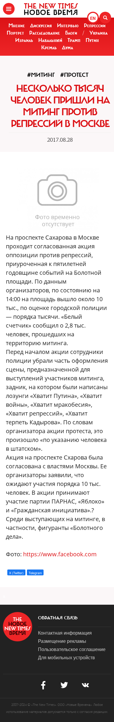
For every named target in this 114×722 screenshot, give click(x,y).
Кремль (49, 47)
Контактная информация (65, 632)
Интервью (68, 25)
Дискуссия (41, 25)
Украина (98, 33)
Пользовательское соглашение (72, 649)
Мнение (16, 25)
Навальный (50, 40)
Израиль (24, 40)
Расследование (44, 33)
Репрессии (95, 25)
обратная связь (57, 618)
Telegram (35, 572)
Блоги (71, 33)
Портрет (15, 33)
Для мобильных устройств (66, 657)
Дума (67, 47)
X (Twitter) (16, 572)
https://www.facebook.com (59, 554)
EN (93, 18)
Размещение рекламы (62, 641)
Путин (92, 40)
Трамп (74, 40)
